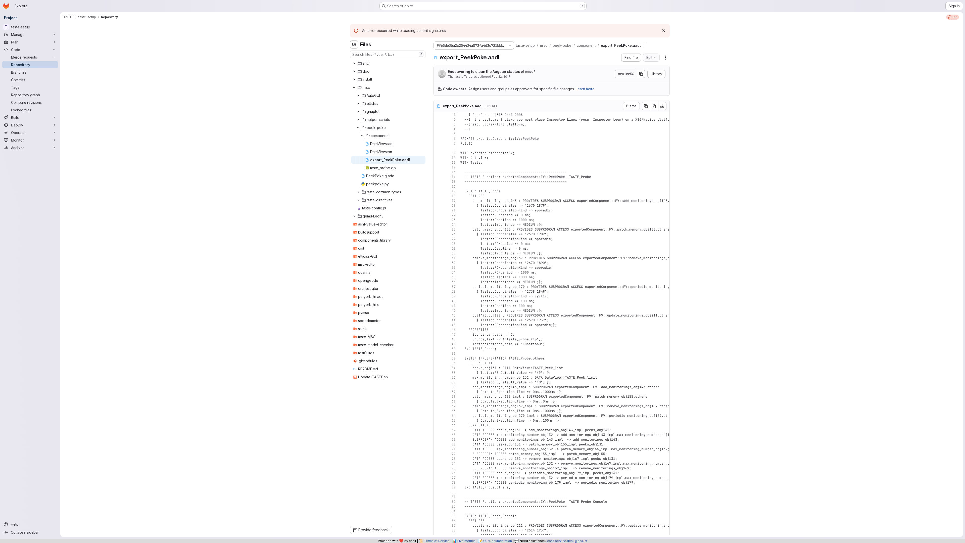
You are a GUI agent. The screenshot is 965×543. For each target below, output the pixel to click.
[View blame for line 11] (438, 162)
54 (454, 368)
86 (454, 521)
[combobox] (387, 54)
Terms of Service (437, 541)
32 (454, 263)
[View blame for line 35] (438, 277)
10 (454, 158)
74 (454, 463)
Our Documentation (497, 541)
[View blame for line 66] (438, 425)
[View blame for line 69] (438, 439)
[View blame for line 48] (438, 339)
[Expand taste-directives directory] (358, 200)
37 (454, 287)
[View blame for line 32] (438, 262)
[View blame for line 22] (438, 215)
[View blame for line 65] (438, 420)
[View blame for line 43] (438, 315)
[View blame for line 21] (438, 210)
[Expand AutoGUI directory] (358, 96)
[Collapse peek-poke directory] (358, 128)
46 (454, 330)
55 (454, 373)
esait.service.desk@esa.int (567, 541)
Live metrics (466, 541)
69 (454, 439)
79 (454, 487)
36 (454, 282)
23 (454, 220)
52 (454, 358)
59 (454, 392)
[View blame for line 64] (438, 415)
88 (454, 530)
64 (454, 416)
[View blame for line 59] (438, 391)
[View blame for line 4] (438, 129)
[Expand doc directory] (354, 71)
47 (454, 334)
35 (454, 277)
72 (454, 454)
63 (454, 411)
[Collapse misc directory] (354, 87)
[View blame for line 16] (438, 186)
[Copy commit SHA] (641, 74)
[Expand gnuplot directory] (358, 112)
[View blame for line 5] (438, 133)
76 (454, 473)
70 (454, 444)
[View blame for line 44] (438, 320)
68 (454, 435)
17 (454, 191)
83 (454, 506)
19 (454, 201)
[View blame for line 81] (438, 496)
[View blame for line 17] (438, 191)
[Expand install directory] (354, 79)
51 (454, 353)
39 (454, 296)
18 (454, 196)
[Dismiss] (664, 31)
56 (454, 377)
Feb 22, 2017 (501, 76)
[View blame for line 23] (438, 219)
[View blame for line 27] (438, 239)
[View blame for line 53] (438, 363)
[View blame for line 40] (438, 301)
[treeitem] (388, 63)
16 (454, 186)
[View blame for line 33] (438, 267)
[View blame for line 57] (438, 382)
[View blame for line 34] (438, 272)
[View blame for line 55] (438, 372)
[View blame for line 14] (438, 176)
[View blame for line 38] (438, 291)
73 (454, 459)
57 (454, 382)
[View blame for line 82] (438, 501)
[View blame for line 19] (438, 200)
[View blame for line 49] (438, 344)
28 (454, 244)
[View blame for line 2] (438, 119)
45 (454, 325)
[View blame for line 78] (438, 482)
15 (454, 181)
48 (454, 339)
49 (454, 344)
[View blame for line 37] (438, 286)
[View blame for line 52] (438, 358)
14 (454, 177)
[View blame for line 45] (438, 325)
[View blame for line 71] (438, 449)
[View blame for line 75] (438, 468)
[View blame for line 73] (438, 458)
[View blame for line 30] (438, 253)
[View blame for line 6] (438, 138)
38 (454, 291)
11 (454, 162)
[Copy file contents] (646, 106)
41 (454, 306)
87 (454, 525)
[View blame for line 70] (438, 444)
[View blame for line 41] (438, 305)
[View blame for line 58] (438, 387)
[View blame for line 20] (438, 205)
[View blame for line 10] (438, 157)
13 (454, 172)
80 (454, 492)
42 (454, 310)
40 (454, 301)
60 (454, 396)
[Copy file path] (646, 45)
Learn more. (585, 89)
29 (454, 248)
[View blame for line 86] (438, 520)
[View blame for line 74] (438, 463)
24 (454, 224)
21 (454, 210)
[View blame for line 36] (438, 282)
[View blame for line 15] (438, 181)
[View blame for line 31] (438, 258)
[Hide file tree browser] (354, 44)
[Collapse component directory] (362, 136)
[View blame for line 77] (438, 477)
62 (454, 406)
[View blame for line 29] (438, 248)
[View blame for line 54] (438, 368)
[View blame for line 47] (438, 334)
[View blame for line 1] (438, 114)
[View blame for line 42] (438, 310)
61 (454, 401)
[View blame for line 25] (438, 229)
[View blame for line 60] (438, 396)
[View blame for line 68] (438, 434)
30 (454, 253)
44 (454, 320)
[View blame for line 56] (438, 377)
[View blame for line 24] (438, 224)
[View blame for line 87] (438, 525)
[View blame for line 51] (438, 353)
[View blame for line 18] (438, 196)
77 (454, 478)
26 (454, 234)
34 (454, 272)
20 (454, 205)
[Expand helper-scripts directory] (358, 120)
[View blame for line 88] (438, 530)
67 (454, 430)
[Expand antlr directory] (354, 63)
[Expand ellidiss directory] (358, 104)
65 (454, 420)
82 (454, 502)
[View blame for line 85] (438, 516)
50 (454, 349)
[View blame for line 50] (438, 348)
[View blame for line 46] (438, 329)
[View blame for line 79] (438, 487)
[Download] (662, 106)
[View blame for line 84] (438, 511)
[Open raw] (654, 106)
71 (454, 449)
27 (454, 239)
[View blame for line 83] (438, 506)
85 (454, 516)
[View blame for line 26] (438, 234)
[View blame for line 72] (438, 453)
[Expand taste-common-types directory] (358, 192)
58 (454, 387)
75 (454, 468)
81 (454, 497)
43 (454, 315)
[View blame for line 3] (438, 124)
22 (454, 215)
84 (454, 511)
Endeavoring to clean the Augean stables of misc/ (491, 71)
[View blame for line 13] (438, 172)
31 (454, 258)
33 (454, 267)
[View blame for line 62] (438, 406)
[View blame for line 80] (438, 492)
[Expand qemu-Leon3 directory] (354, 216)
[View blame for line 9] (438, 153)
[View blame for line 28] (438, 243)
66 (454, 425)
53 (454, 363)
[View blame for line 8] (438, 148)
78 (454, 482)
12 (454, 167)
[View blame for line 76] (438, 473)
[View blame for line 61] (438, 401)
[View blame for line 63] (438, 411)
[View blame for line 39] (438, 296)
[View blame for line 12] (438, 167)
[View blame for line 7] (438, 143)
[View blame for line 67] (438, 430)
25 (454, 229)
